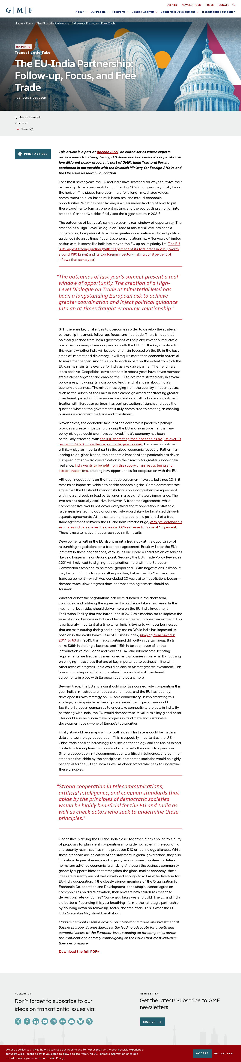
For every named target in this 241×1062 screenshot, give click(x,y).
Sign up (149, 1021)
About (80, 11)
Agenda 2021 (107, 152)
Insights (23, 47)
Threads (89, 1021)
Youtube (44, 1021)
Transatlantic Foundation (218, 11)
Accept (202, 1053)
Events (172, 5)
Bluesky (80, 1021)
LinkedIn (35, 1021)
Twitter (18, 1021)
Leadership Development (178, 11)
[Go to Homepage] (19, 10)
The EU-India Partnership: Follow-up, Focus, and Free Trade (76, 23)
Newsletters (191, 5)
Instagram (53, 1021)
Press (210, 5)
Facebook (27, 1021)
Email (71, 1021)
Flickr (62, 1021)
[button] (233, 4)
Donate (223, 5)
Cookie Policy (55, 1058)
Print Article (35, 154)
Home (19, 23)
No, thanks (223, 1053)
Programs (118, 11)
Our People (98, 11)
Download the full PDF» (79, 951)
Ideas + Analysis (143, 11)
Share (24, 129)
